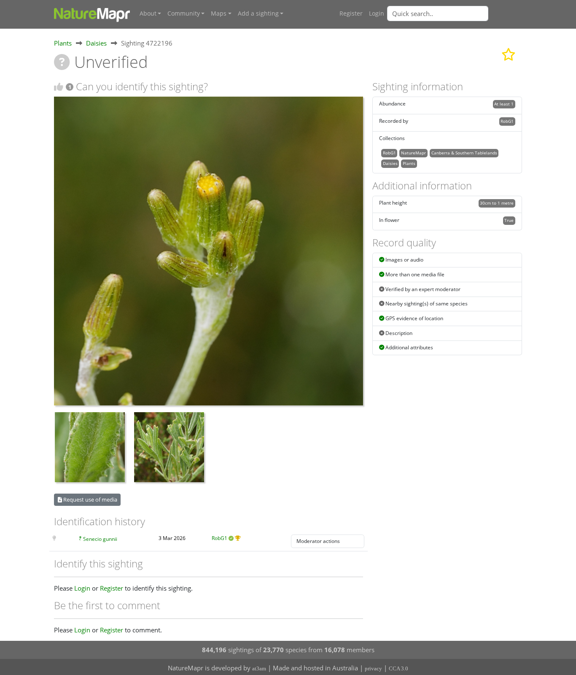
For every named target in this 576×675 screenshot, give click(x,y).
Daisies (96, 43)
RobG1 (219, 538)
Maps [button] (218, 13)
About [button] (148, 13)
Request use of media (89, 499)
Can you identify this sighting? (142, 86)
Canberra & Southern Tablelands (464, 153)
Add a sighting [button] (258, 13)
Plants (63, 43)
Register (351, 13)
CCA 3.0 (398, 668)
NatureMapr (413, 153)
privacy (373, 668)
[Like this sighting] (58, 87)
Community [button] (183, 13)
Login (376, 13)
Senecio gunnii (100, 539)
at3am (259, 668)
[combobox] (454, 13)
